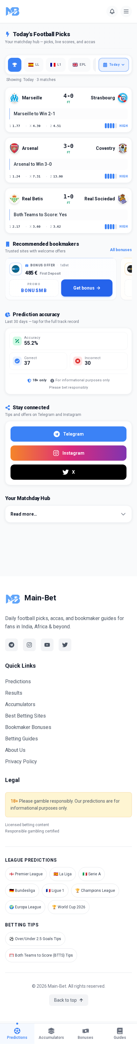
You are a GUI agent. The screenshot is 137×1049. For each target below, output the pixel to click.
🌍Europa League (25, 907)
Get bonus (84, 288)
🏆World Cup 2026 (68, 907)
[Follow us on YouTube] (47, 644)
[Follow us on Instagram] (29, 644)
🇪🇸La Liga (63, 874)
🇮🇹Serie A (92, 874)
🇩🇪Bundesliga (22, 890)
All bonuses (121, 250)
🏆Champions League (95, 890)
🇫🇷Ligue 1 (55, 890)
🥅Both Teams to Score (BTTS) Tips (41, 955)
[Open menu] (126, 11)
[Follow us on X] (65, 644)
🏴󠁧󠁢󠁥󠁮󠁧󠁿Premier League (26, 874)
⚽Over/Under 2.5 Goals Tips (35, 939)
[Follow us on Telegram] (11, 644)
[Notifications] (112, 11)
